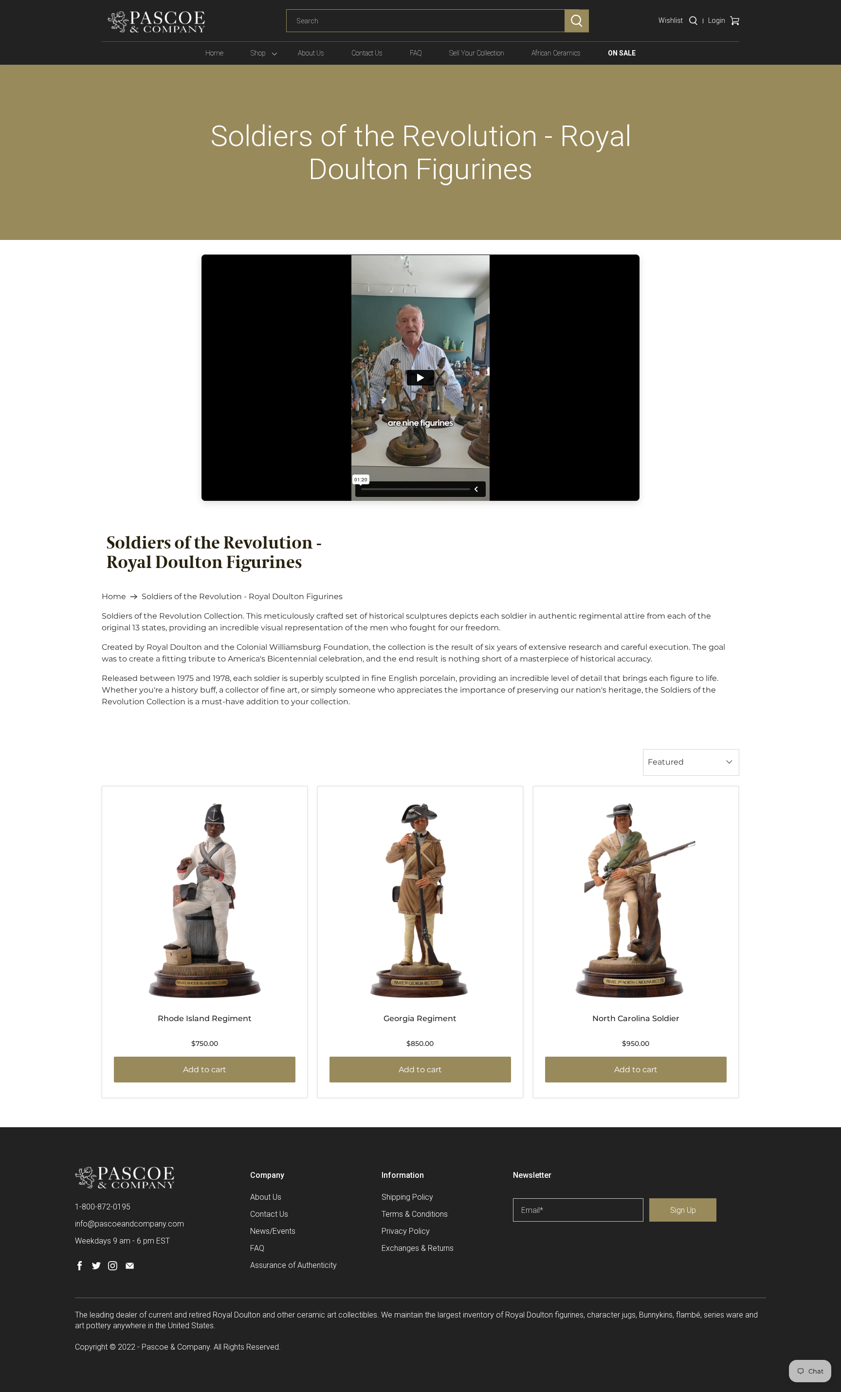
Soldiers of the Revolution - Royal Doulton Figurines (242, 597)
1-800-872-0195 (102, 1206)
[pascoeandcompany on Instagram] (112, 1267)
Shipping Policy (407, 1197)
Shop (258, 53)
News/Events (272, 1231)
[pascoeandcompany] (156, 22)
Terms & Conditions (415, 1214)
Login (716, 20)
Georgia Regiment (420, 1018)
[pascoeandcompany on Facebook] (79, 1267)
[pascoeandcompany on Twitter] (96, 1267)
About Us (311, 53)
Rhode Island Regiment (205, 1018)
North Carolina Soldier (635, 1018)
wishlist (670, 20)
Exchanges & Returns (418, 1248)
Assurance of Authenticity (293, 1265)
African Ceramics (556, 53)
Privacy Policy (406, 1231)
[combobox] (432, 21)
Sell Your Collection (476, 53)
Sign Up (683, 1210)
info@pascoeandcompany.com (129, 1223)
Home (214, 53)
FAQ (416, 53)
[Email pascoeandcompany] (129, 1267)
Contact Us (367, 53)
